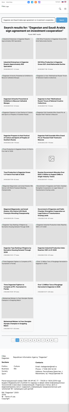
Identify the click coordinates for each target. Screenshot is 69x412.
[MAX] (39, 2)
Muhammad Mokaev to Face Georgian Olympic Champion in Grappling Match (17, 324)
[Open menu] (65, 9)
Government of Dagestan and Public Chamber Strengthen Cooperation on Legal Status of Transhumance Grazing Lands (51, 212)
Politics (4, 366)
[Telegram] (32, 2)
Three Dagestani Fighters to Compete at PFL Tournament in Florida (15, 287)
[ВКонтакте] (28, 2)
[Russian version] (63, 2)
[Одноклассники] (35, 2)
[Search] (60, 8)
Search (61, 20)
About (3, 2)
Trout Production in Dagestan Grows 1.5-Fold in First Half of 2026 (17, 173)
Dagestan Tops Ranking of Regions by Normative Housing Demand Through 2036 (17, 250)
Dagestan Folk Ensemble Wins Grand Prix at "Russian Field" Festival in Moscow (51, 138)
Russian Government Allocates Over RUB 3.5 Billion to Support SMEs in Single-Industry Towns (51, 174)
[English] (65, 2)
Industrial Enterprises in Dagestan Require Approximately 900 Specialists (16, 64)
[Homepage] (5, 8)
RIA (15, 369)
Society (5, 371)
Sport (4, 374)
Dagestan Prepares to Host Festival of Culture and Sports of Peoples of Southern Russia (16, 138)
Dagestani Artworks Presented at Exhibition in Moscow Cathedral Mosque (16, 101)
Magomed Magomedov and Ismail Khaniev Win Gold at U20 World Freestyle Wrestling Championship (16, 211)
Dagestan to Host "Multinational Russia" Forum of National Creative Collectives (50, 101)
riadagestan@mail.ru (49, 367)
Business (5, 369)
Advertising (9, 2)
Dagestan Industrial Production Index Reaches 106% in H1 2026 (51, 249)
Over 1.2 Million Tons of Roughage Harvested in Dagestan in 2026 (50, 286)
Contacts (58, 2)
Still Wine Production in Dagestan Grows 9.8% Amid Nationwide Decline (51, 63)
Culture (17, 366)
